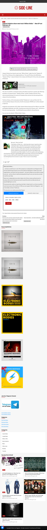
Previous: (12, 218)
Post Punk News (4, 420)
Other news (4, 446)
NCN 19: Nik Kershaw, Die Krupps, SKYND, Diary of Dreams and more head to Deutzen (34, 474)
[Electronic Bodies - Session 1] (12, 323)
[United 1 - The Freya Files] (12, 241)
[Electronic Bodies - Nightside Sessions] (12, 295)
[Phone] (8, 162)
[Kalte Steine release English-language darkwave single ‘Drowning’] (12, 510)
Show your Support (31, 69)
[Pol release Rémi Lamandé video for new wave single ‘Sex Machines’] (12, 486)
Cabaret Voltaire (7, 213)
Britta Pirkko (28, 499)
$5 (7, 199)
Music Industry (5, 441)
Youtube (4, 451)
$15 (13, 199)
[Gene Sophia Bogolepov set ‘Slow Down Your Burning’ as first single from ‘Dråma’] (12, 464)
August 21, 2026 (14, 476)
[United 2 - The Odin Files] (12, 268)
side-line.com (6, 158)
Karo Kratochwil (28, 476)
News (4, 21)
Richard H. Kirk (20, 213)
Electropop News (4, 426)
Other (17, 199)
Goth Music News (5, 424)
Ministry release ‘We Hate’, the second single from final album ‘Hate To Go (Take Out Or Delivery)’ (34, 497)
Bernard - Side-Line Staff (7, 476)
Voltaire (25, 213)
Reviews (4, 448)
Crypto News (5, 436)
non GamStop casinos (6, 412)
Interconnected (14, 213)
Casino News (5, 433)
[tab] (14, 193)
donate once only (33, 193)
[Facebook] (7, 162)
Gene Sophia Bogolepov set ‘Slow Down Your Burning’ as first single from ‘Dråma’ (11, 474)
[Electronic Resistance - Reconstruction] (12, 350)
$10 (10, 199)
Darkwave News (4, 422)
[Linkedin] (5, 162)
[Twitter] (3, 162)
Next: (34, 217)
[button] (2, 14)
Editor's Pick (5, 438)
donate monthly (14, 193)
